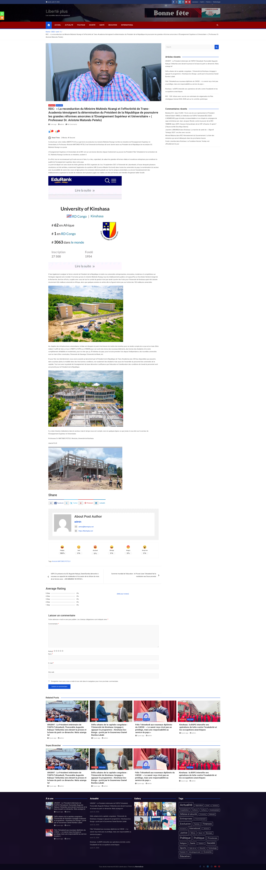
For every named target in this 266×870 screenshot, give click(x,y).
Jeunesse (195, 2)
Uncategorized (194, 852)
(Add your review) (123, 594)
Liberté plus (57, 11)
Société (92, 25)
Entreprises (186, 818)
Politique (81, 25)
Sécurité (202, 848)
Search (217, 47)
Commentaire (53, 624)
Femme (208, 2)
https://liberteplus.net (86, 531)
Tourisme (182, 852)
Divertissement (214, 810)
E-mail (51, 663)
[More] (2, 18)
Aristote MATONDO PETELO (61, 561)
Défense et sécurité (188, 814)
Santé (202, 2)
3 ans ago (53, 124)
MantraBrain (139, 867)
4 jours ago (52, 738)
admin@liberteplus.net (86, 527)
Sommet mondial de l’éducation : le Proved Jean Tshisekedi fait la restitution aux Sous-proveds (133, 575)
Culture (195, 810)
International (127, 25)
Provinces (212, 838)
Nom (50, 654)
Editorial (212, 814)
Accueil (58, 25)
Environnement (200, 819)
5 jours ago (96, 738)
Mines (193, 833)
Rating (50, 651)
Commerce (215, 805)
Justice (183, 832)
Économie (208, 852)
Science (201, 843)
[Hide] (1, 22)
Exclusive (59, 105)
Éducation (112, 25)
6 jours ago (184, 733)
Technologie (216, 2)
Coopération (184, 810)
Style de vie (192, 848)
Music (200, 833)
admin (62, 124)
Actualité (69, 25)
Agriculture (199, 805)
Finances (207, 824)
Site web (51, 672)
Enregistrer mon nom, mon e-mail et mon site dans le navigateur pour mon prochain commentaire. (84, 681)
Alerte (207, 805)
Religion (183, 843)
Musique (209, 833)
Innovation (183, 828)
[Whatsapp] (2, 14)
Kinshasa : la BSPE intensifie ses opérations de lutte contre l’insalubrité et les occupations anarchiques (198, 727)
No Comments (72, 124)
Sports (183, 848)
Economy (203, 814)
